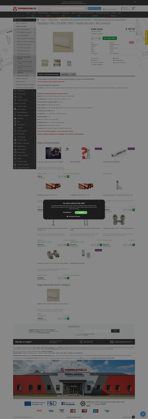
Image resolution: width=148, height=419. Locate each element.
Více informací (76, 208)
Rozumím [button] (81, 212)
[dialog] (74, 209)
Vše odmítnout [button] (67, 212)
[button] (74, 216)
